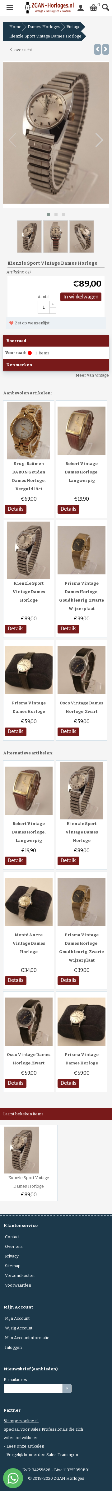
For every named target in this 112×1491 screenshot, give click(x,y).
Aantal (43, 296)
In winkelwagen (80, 297)
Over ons (14, 1246)
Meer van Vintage (92, 375)
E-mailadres (15, 1379)
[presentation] (12, 140)
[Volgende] (105, 49)
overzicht (22, 50)
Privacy (12, 1256)
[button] (48, 214)
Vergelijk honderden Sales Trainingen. (43, 1454)
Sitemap (13, 1265)
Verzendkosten (20, 1275)
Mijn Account (17, 1318)
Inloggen (13, 1347)
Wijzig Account (18, 1328)
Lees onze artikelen (25, 1446)
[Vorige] (97, 49)
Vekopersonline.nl (21, 1420)
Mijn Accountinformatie (27, 1337)
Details (15, 509)
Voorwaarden (18, 1285)
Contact (12, 1236)
